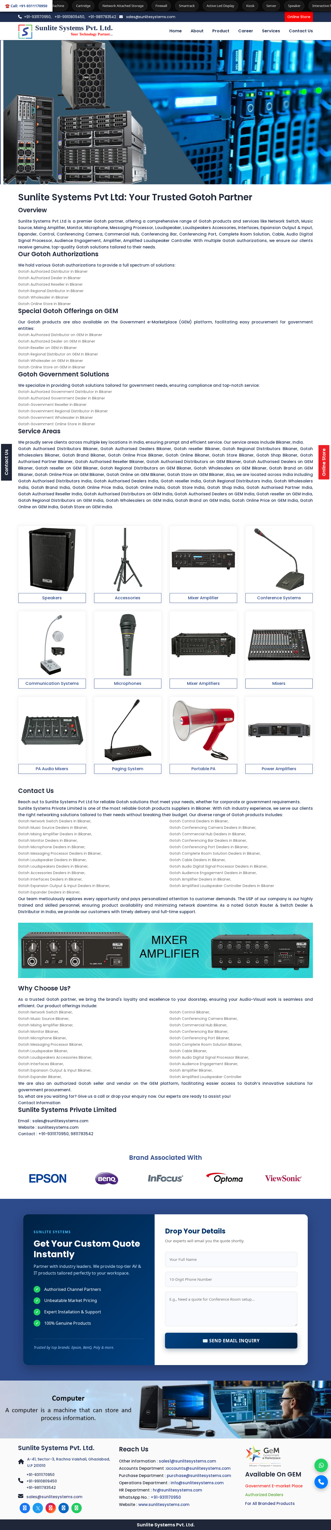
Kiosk (183, 5)
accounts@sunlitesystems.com (198, 1468)
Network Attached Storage (55, 5)
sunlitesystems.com (58, 1127)
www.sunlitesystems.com (164, 1504)
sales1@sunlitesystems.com (187, 1461)
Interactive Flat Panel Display (267, 5)
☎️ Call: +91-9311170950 (26, 5)
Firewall (94, 5)
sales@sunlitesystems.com (150, 16)
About (197, 31)
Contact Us (301, 31)
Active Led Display (153, 5)
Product (220, 31)
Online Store (298, 16)
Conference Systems (279, 598)
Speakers (52, 598)
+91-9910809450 (41, 1481)
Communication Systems (52, 683)
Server (204, 5)
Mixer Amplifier (203, 598)
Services (271, 31)
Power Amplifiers (279, 769)
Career (245, 31)
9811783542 (82, 1134)
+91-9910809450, (70, 16)
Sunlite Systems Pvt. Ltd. (56, 1448)
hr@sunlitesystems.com (177, 1490)
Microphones (127, 683)
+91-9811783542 (102, 16)
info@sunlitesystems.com (197, 1483)
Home (175, 31)
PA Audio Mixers (52, 769)
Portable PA (203, 769)
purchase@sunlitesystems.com (199, 1475)
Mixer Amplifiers (203, 683)
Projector (308, 5)
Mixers (278, 683)
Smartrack (119, 5)
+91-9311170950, (37, 16)
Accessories (127, 598)
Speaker (227, 5)
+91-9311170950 (53, 1134)
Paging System (127, 769)
